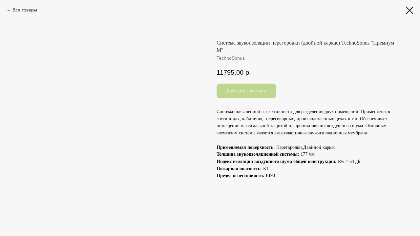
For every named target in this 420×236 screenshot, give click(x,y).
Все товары (24, 9)
